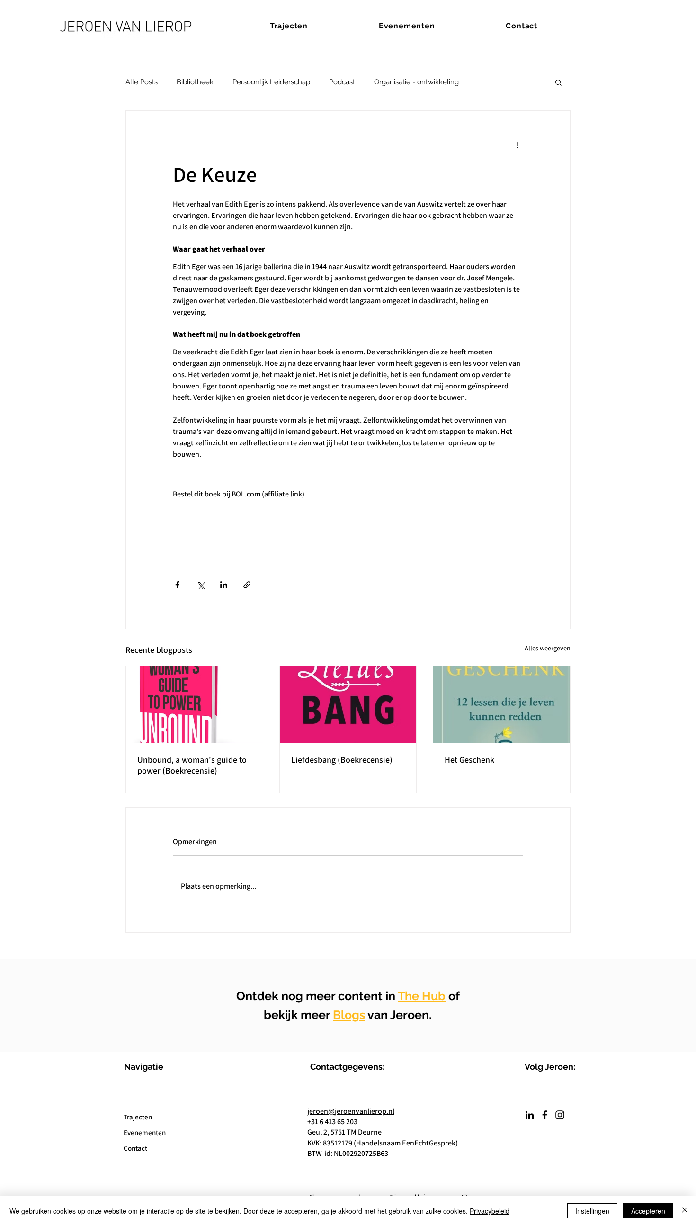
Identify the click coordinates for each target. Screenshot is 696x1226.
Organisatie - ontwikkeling (416, 82)
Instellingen (592, 1211)
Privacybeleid (489, 1211)
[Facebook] (545, 1115)
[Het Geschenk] (501, 704)
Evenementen (145, 1132)
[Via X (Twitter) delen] (200, 584)
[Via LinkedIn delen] (223, 584)
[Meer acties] (517, 145)
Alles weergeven (548, 648)
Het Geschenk (469, 759)
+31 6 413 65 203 (332, 1122)
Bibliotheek (195, 82)
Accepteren (648, 1211)
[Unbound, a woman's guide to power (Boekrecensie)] (194, 704)
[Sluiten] (684, 1210)
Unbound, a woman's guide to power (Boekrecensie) (192, 765)
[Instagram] (560, 1115)
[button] (558, 82)
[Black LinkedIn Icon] (529, 1115)
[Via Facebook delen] (177, 584)
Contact (135, 1148)
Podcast (342, 82)
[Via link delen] (246, 584)
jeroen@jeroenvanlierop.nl (350, 1111)
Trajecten (138, 1116)
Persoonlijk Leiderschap (271, 82)
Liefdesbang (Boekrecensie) (342, 759)
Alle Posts (141, 82)
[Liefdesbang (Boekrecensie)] (348, 704)
